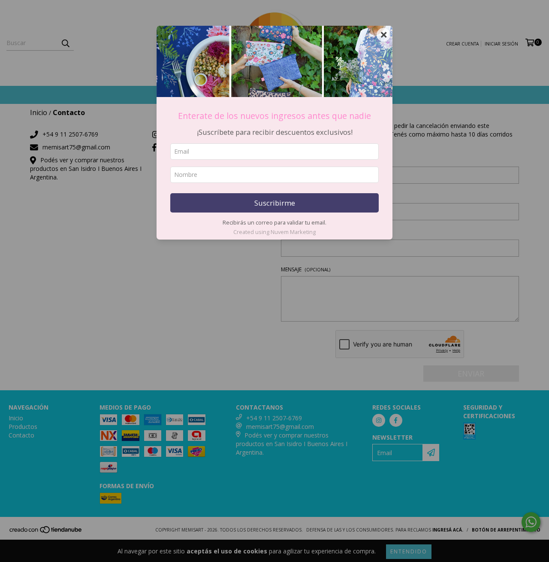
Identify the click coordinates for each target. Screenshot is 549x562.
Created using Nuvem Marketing (274, 232)
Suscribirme (274, 203)
